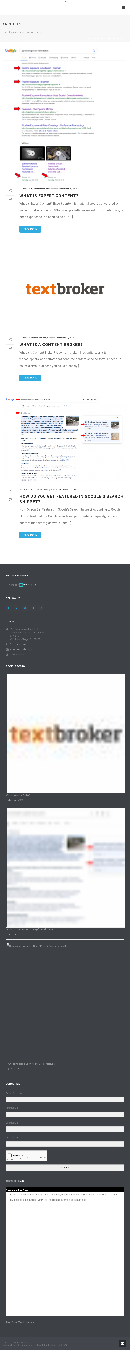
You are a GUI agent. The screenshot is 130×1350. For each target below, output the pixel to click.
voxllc (24, 189)
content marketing (41, 189)
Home (88, 38)
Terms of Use (10, 1342)
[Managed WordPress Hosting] (27, 585)
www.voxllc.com (18, 654)
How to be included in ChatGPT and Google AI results (30, 1064)
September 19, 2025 (67, 189)
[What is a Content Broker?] (65, 288)
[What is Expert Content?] (65, 113)
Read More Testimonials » (20, 1322)
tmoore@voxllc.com (21, 649)
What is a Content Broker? (51, 344)
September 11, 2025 (64, 338)
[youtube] (41, 608)
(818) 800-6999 (18, 644)
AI (31, 189)
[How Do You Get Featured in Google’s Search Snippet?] (65, 439)
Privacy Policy (25, 1342)
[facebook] (8, 608)
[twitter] (25, 608)
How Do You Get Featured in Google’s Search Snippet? (30, 929)
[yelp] (33, 608)
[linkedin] (16, 608)
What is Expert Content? (48, 195)
